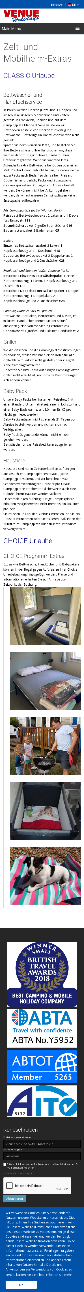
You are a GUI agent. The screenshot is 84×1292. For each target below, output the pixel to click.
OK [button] (21, 1285)
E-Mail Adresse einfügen (17, 1137)
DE (73, 4)
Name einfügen (12, 1149)
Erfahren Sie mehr (59, 1275)
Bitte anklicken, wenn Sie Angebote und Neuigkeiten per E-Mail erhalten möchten (42, 1166)
